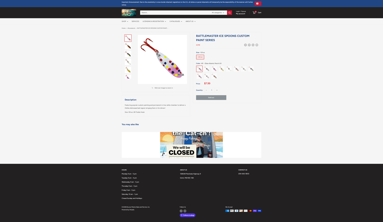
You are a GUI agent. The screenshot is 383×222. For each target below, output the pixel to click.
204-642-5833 (243, 174)
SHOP (124, 21)
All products (131, 28)
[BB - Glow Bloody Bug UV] (207, 69)
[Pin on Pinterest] (249, 44)
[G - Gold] (229, 69)
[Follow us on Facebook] (181, 211)
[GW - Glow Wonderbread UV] (243, 69)
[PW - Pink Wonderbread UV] (207, 76)
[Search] (229, 12)
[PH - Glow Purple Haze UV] (199, 76)
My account (240, 14)
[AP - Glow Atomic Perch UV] (199, 69)
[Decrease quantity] (206, 90)
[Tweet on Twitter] (253, 44)
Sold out (211, 97)
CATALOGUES (175, 21)
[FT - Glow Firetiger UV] (221, 69)
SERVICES (135, 21)
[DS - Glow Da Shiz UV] (214, 69)
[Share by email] (256, 44)
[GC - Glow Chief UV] (236, 69)
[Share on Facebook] (245, 44)
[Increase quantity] (217, 90)
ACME (198, 45)
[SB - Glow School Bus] (214, 76)
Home (124, 28)
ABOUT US (189, 21)
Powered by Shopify (128, 210)
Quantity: (199, 90)
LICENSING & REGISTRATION (153, 21)
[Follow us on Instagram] (185, 211)
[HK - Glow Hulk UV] (251, 69)
